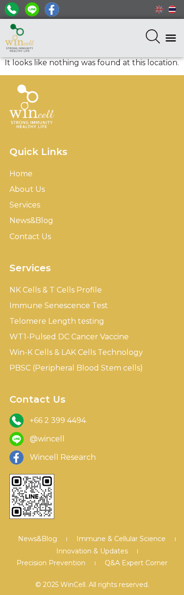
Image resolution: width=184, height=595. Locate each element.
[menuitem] (159, 9)
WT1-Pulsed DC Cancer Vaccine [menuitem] (69, 336)
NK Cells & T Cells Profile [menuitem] (55, 289)
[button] (170, 37)
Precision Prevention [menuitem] (51, 563)
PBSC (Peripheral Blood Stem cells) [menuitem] (76, 367)
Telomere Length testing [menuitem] (56, 321)
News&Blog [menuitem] (31, 220)
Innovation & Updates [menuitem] (92, 551)
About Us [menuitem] (27, 189)
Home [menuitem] (21, 173)
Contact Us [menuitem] (30, 236)
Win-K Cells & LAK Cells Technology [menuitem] (76, 352)
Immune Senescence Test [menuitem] (58, 305)
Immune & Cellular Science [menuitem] (121, 539)
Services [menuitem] (24, 204)
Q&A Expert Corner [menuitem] (136, 563)
